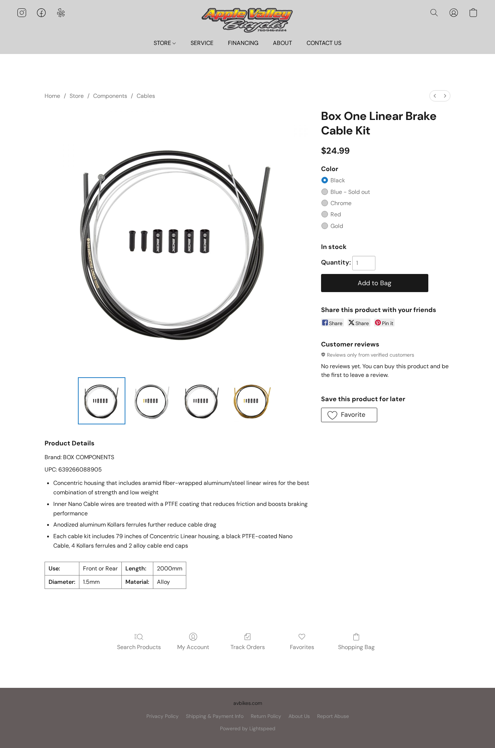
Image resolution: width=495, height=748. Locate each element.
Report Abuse (333, 716)
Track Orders (247, 647)
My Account (193, 647)
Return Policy (266, 716)
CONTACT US (324, 43)
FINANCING (243, 43)
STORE (163, 43)
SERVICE (202, 43)
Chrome (341, 203)
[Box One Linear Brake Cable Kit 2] (201, 400)
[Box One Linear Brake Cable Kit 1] (151, 400)
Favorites (302, 647)
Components (110, 96)
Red (335, 214)
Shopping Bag (356, 647)
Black (337, 180)
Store (77, 96)
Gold (336, 226)
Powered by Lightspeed (247, 728)
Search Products (139, 647)
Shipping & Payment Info (215, 716)
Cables (146, 96)
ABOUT (282, 43)
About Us (299, 716)
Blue (350, 192)
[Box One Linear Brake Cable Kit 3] (252, 400)
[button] (247, 19)
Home (52, 96)
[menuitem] (435, 96)
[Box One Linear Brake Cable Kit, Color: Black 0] (101, 400)
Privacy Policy (162, 716)
